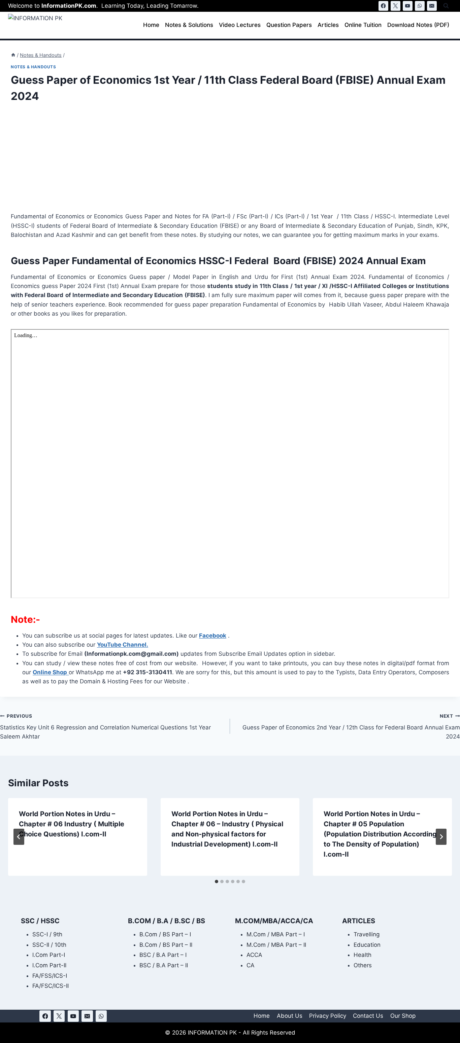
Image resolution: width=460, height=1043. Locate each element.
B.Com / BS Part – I (165, 934)
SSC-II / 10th (49, 944)
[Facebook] (383, 6)
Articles (328, 25)
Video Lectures (240, 25)
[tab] (216, 881)
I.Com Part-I (48, 954)
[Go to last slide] (18, 837)
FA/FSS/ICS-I (49, 975)
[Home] (13, 55)
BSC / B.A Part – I (163, 954)
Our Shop (403, 1015)
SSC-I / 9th (47, 934)
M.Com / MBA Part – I (276, 934)
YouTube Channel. (122, 644)
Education (367, 944)
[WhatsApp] (420, 6)
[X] (395, 6)
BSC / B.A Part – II (163, 965)
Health (362, 954)
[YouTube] (408, 6)
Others (363, 965)
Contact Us (368, 1015)
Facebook (212, 635)
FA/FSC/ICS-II (50, 985)
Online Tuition (363, 25)
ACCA (254, 954)
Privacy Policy (327, 1015)
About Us (289, 1015)
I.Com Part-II (49, 965)
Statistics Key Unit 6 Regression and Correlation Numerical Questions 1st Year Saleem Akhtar (105, 726)
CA (251, 965)
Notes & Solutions (189, 25)
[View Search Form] (446, 6)
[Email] (432, 6)
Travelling (367, 934)
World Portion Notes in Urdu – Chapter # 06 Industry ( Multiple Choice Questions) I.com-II (71, 824)
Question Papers (289, 25)
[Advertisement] (213, 162)
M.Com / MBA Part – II (276, 944)
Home (151, 25)
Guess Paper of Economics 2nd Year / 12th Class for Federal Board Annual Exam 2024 (351, 726)
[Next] (441, 837)
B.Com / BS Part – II (165, 944)
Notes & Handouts (33, 66)
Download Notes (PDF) (418, 25)
